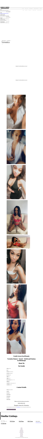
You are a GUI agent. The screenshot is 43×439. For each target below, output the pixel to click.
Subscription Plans (21, 430)
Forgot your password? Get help (4, 13)
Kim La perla (30, 421)
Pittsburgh (8, 40)
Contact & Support (21, 431)
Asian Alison (21, 421)
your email (7, 16)
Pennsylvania (4, 40)
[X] (5, 45)
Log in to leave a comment (38, 422)
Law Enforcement (21, 436)
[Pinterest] (8, 45)
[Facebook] (3, 45)
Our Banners (21, 429)
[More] (13, 46)
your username (8, 17)
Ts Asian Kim (3, 423)
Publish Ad (21, 428)
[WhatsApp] (10, 45)
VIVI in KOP (12, 421)
